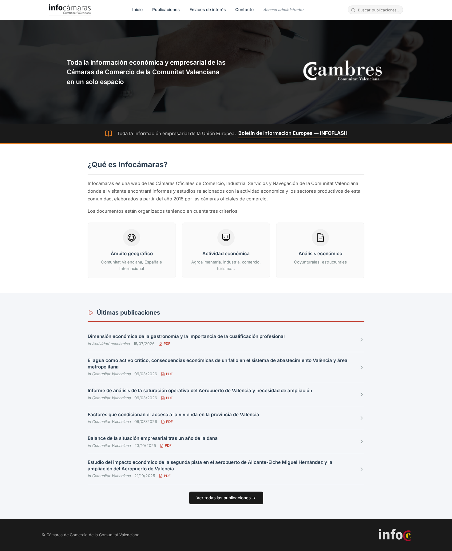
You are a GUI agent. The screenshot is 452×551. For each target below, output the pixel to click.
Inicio (137, 9)
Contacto (244, 9)
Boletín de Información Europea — (292, 133)
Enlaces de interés (207, 9)
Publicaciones (166, 9)
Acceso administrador (283, 9)
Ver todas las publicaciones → (226, 497)
